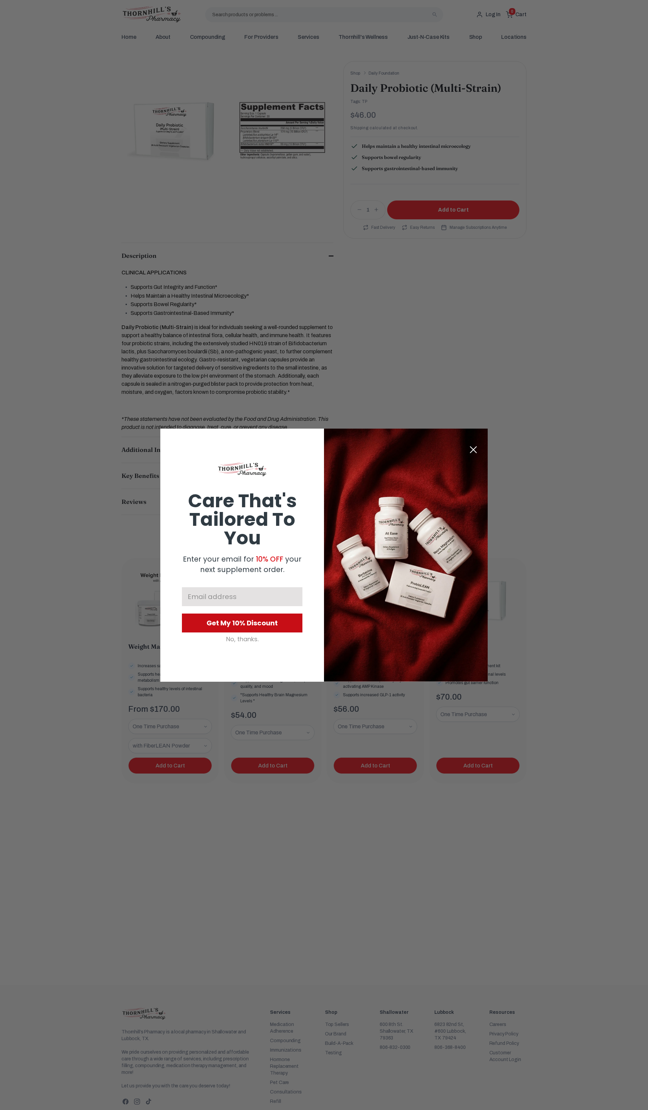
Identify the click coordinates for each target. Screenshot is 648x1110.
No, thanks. (242, 639)
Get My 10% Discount (242, 623)
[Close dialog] (473, 449)
